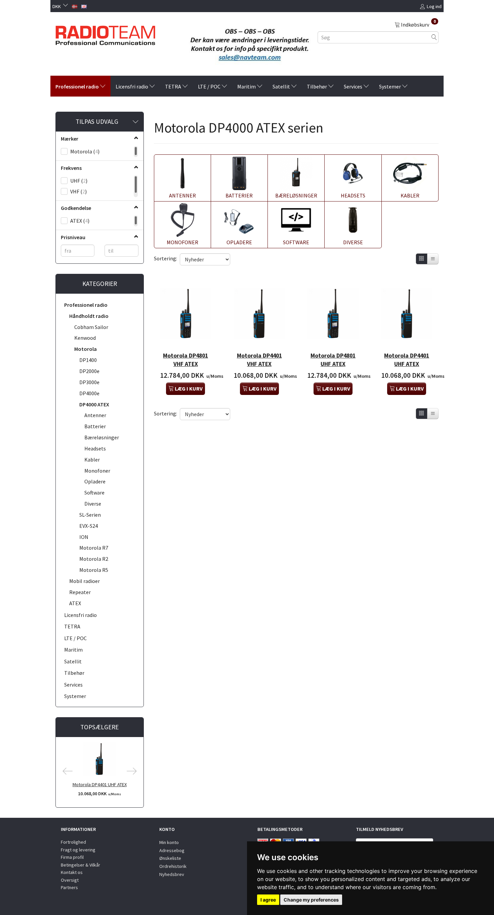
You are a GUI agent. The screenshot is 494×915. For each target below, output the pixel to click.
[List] (433, 258)
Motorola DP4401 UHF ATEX (100, 784)
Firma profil (72, 857)
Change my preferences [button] (311, 900)
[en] (84, 5)
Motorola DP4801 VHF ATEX (185, 360)
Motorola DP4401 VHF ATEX (259, 360)
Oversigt (70, 880)
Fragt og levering (78, 850)
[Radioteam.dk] (105, 34)
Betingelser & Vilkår (80, 865)
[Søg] (434, 37)
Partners (69, 887)
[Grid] (421, 258)
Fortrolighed (73, 842)
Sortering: (165, 258)
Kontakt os (72, 872)
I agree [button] (268, 900)
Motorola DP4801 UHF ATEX (333, 360)
